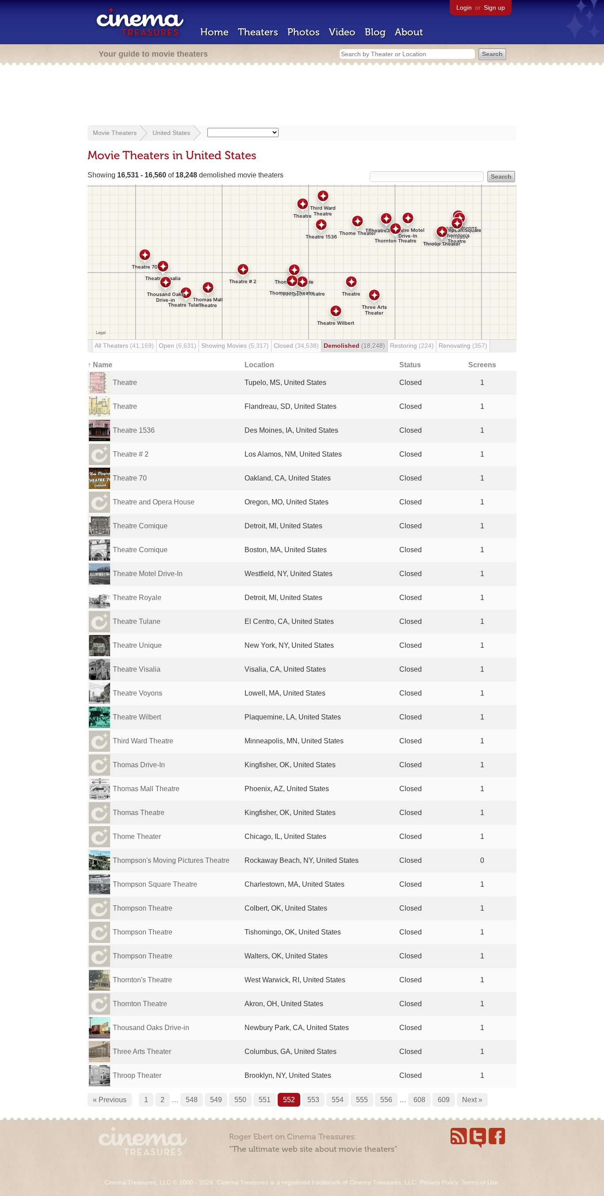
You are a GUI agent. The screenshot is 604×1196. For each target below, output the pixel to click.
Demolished (354, 345)
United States (171, 132)
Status (410, 365)
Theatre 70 (130, 478)
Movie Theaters (115, 132)
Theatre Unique (137, 645)
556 (386, 1100)
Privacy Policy (439, 1182)
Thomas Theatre (138, 812)
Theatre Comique (140, 526)
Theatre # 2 (131, 454)
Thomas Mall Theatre (146, 788)
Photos (303, 32)
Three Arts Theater (142, 1051)
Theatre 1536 (134, 430)
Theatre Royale (137, 597)
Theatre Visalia (137, 669)
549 (216, 1100)
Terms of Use (479, 1182)
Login (464, 7)
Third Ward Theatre (143, 741)
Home (214, 32)
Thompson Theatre (142, 908)
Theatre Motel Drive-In (148, 573)
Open (177, 345)
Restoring (412, 345)
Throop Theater (137, 1075)
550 (240, 1100)
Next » (472, 1100)
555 (362, 1100)
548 (192, 1100)
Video (342, 32)
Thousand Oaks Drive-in (151, 1027)
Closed (296, 345)
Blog (375, 32)
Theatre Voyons (137, 693)
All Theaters (124, 345)
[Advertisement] (302, 96)
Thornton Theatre (140, 1004)
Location (259, 365)
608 (419, 1100)
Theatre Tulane (137, 621)
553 (313, 1100)
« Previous (109, 1100)
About (409, 32)
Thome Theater (137, 836)
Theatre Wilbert (137, 717)
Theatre (125, 382)
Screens (482, 365)
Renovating (463, 345)
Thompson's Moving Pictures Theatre (171, 860)
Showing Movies (235, 345)
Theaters (258, 32)
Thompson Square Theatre (155, 884)
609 (444, 1100)
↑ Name (100, 365)
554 (338, 1100)
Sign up (494, 7)
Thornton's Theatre (142, 980)
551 (265, 1100)
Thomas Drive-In (139, 765)
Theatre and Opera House (154, 502)
